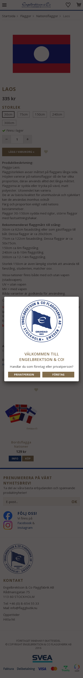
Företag (58, 374)
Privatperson (24, 374)
